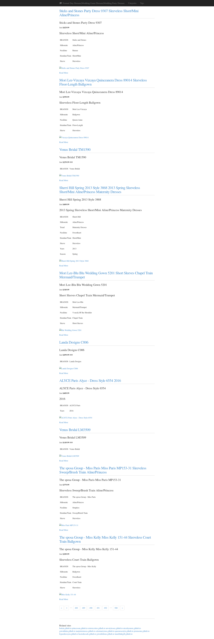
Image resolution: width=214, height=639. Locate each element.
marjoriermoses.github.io (85, 631)
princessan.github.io (80, 628)
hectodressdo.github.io (87, 634)
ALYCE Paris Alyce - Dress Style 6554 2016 (90, 380)
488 (76, 608)
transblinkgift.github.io (124, 634)
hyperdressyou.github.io (68, 634)
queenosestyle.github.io (124, 631)
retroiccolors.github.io (96, 628)
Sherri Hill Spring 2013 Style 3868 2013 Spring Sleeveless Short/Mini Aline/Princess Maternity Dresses (99, 189)
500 (116, 608)
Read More (63, 72)
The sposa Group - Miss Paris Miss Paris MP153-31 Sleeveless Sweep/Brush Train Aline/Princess (102, 469)
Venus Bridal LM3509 (74, 429)
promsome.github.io (141, 631)
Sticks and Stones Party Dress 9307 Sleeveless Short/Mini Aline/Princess (98, 12)
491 (98, 608)
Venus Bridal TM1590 (74, 149)
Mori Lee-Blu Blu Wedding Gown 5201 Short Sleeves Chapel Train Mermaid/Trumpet (106, 274)
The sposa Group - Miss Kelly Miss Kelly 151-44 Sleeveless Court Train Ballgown (105, 539)
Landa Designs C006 (73, 342)
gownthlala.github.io (67, 631)
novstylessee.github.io (114, 628)
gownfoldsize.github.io (105, 634)
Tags (142, 3)
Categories (132, 3)
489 (83, 608)
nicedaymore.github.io (132, 628)
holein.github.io (65, 628)
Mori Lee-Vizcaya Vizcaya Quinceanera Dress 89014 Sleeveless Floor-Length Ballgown (103, 82)
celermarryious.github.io (105, 631)
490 (90, 608)
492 (105, 608)
